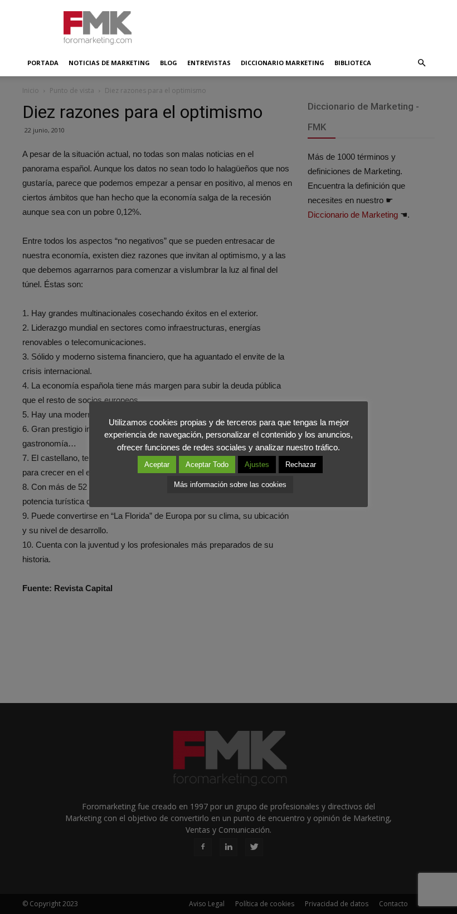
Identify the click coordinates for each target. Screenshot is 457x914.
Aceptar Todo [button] (207, 464)
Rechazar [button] (300, 464)
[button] (421, 63)
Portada (43, 62)
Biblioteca (352, 62)
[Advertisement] (303, 24)
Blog (168, 62)
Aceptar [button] (156, 464)
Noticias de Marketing (109, 62)
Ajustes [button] (257, 464)
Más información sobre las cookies (230, 484)
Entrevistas (209, 62)
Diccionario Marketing (282, 62)
